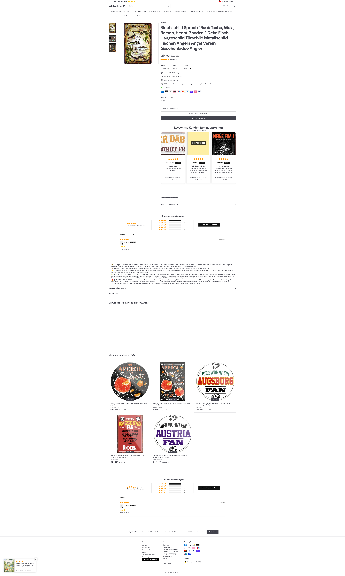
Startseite (163, 22)
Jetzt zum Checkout (198, 118)
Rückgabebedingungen (170, 554)
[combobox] (149, 6)
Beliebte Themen (180, 11)
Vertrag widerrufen (150, 559)
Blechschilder (154, 11)
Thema (185, 65)
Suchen (165, 558)
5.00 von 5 (139, 224)
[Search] (168, 6)
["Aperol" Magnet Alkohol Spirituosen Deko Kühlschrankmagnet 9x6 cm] (172, 386)
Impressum (146, 547)
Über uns (166, 545)
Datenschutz (146, 550)
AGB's (144, 552)
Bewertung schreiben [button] (209, 225)
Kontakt (144, 545)
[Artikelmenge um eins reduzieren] (162, 104)
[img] (173, 159)
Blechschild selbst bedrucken (120, 11)
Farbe (174, 65)
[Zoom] (137, 43)
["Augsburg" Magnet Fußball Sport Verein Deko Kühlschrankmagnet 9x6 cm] (130, 438)
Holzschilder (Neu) (140, 11)
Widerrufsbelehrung (148, 554)
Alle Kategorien (196, 11)
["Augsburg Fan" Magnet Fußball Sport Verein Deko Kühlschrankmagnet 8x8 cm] (215, 386)
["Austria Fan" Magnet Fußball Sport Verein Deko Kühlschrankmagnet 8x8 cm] (172, 438)
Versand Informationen (170, 551)
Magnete (167, 11)
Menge (163, 100)
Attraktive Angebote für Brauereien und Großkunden (128, 16)
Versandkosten (173, 108)
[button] (165, 60)
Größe (163, 65)
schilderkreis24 (117, 6)
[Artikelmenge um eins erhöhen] (169, 104)
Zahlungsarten (167, 556)
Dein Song (145, 557)
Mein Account (167, 563)
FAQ (164, 561)
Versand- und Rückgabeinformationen (219, 11)
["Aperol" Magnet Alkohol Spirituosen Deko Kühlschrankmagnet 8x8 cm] (130, 386)
